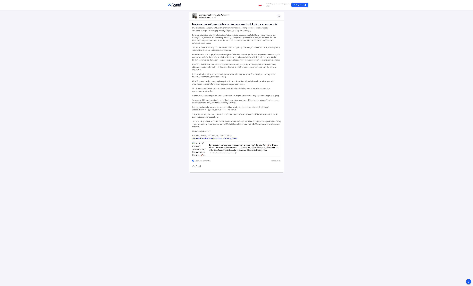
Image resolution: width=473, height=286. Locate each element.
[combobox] (261, 5)
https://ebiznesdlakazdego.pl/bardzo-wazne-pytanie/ (214, 138)
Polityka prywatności (273, 4)
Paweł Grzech (204, 17)
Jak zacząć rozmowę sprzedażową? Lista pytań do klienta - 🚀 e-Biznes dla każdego (244, 145)
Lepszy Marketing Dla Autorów (214, 15)
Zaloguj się (298, 5)
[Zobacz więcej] (279, 16)
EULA (268, 6)
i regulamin (285, 4)
